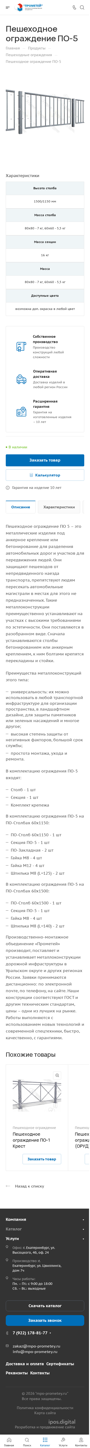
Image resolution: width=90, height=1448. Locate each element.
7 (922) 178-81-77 (30, 1332)
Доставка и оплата (25, 1363)
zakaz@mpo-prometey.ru (36, 1346)
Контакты (40, 1373)
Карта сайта (45, 1413)
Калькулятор (47, 475)
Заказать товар (45, 460)
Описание (20, 506)
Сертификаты (60, 1363)
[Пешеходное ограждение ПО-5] (45, 113)
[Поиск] (82, 7)
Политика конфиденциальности (45, 1408)
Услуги (12, 1238)
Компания (16, 1219)
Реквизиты (17, 1373)
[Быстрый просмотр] (57, 1075)
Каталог (14, 1229)
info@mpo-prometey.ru (35, 1351)
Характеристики (59, 506)
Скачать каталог (45, 1305)
